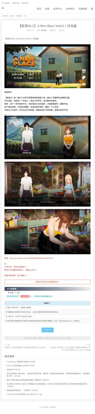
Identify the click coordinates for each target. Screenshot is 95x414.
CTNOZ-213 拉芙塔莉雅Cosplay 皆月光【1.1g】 (25, 394)
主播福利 (82, 9)
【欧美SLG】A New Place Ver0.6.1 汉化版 (47, 26)
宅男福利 (19, 16)
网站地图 (53, 407)
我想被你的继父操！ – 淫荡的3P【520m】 (23, 390)
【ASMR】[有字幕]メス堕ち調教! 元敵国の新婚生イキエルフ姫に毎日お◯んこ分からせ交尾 (70, 349)
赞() (48, 330)
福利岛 (3, 9)
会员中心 (57, 9)
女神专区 (70, 9)
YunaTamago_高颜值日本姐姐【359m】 (21, 362)
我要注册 (15, 3)
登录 (39, 9)
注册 (47, 9)
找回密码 (25, 3)
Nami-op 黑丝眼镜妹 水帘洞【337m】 (21, 366)
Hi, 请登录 (6, 3)
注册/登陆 (25, 296)
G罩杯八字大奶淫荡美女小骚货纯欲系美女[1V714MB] (24, 347)
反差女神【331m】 (14, 370)
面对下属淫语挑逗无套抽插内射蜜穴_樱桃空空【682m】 (28, 380)
